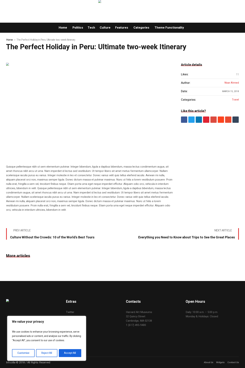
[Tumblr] (235, 119)
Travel (235, 100)
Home (9, 40)
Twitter (70, 312)
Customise (23, 353)
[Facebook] (184, 119)
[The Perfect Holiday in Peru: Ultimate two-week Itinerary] (90, 110)
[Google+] (213, 119)
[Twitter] (191, 119)
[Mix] (228, 119)
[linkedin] (199, 119)
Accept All (70, 353)
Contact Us (233, 362)
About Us (208, 362)
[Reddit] (221, 119)
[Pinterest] (206, 119)
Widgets (220, 362)
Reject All (46, 353)
